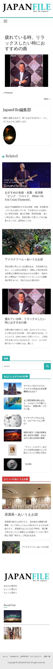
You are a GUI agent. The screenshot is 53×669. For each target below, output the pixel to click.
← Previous (7, 92)
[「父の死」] (12, 464)
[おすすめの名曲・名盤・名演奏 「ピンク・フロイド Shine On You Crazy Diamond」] (26, 164)
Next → (47, 98)
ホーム (5, 656)
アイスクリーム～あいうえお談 (24, 259)
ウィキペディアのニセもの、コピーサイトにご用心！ (34, 420)
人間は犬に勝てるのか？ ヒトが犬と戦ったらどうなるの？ (35, 633)
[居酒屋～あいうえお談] (26, 496)
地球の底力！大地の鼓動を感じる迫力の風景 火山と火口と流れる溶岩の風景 (35, 435)
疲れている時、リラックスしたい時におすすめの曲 (25, 320)
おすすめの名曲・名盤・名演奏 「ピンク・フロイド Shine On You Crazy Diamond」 (25, 196)
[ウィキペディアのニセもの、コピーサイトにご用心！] (12, 421)
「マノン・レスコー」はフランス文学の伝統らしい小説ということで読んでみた (35, 450)
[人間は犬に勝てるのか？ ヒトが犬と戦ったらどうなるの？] (12, 634)
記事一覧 (47, 656)
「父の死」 (28, 464)
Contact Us (14, 656)
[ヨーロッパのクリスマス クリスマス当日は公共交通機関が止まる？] (12, 389)
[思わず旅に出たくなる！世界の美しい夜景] (12, 616)
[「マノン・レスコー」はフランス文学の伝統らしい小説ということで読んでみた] (12, 450)
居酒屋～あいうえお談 (21, 514)
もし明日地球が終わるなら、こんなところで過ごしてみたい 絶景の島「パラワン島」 (35, 404)
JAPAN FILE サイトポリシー (31, 656)
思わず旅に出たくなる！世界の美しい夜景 (35, 615)
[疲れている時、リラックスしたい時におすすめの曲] (26, 290)
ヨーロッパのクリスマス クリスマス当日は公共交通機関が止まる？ (35, 388)
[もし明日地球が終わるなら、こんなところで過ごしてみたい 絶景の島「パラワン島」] (12, 405)
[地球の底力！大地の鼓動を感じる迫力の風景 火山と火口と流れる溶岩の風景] (12, 435)
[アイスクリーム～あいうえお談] (26, 230)
